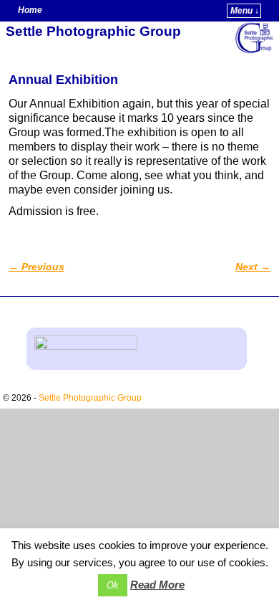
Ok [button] (113, 585)
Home (30, 10)
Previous (36, 266)
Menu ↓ (244, 11)
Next (252, 266)
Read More (157, 584)
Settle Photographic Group (93, 31)
